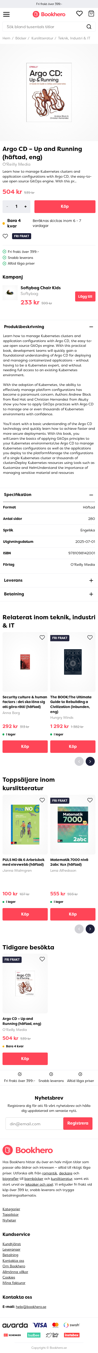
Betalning (10, 1255)
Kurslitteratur (41, 38)
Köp (65, 206)
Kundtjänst (12, 1244)
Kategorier (11, 1209)
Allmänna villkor (15, 1272)
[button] (91, 14)
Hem (6, 38)
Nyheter (9, 1220)
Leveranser (11, 1249)
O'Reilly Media (16, 164)
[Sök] (89, 26)
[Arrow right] (90, 761)
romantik (49, 1173)
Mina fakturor (14, 1283)
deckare (65, 1173)
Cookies (9, 1277)
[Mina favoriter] (79, 14)
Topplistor (11, 1214)
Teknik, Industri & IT (73, 38)
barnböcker (33, 1178)
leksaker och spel (39, 1184)
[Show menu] (6, 14)
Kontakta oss (13, 1260)
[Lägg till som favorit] (5, 236)
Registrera (77, 1123)
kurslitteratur (61, 1178)
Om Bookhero (14, 1266)
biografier (11, 1178)
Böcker (20, 38)
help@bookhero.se (31, 1306)
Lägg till (85, 296)
